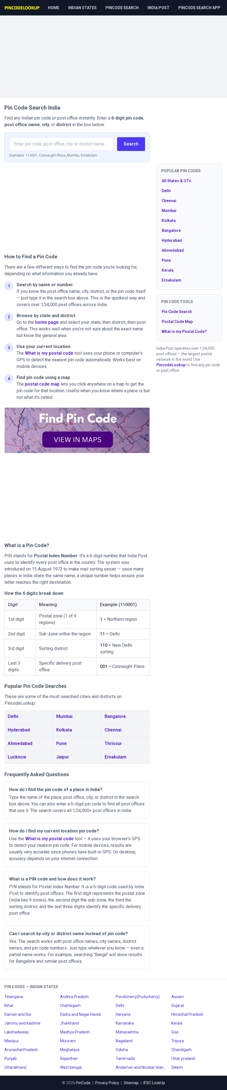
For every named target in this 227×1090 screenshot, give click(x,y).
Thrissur (113, 743)
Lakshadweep (16, 1032)
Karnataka (125, 1023)
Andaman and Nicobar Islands (141, 1067)
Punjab (10, 1058)
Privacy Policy (107, 1083)
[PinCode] (22, 7)
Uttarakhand (15, 1067)
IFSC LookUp (154, 1083)
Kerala (168, 270)
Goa (174, 1032)
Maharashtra (127, 1032)
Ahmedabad (20, 743)
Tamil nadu (125, 1058)
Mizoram (68, 1041)
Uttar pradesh (183, 1058)
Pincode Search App (199, 8)
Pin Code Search (177, 311)
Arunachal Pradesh (21, 1049)
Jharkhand (69, 1023)
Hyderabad (19, 730)
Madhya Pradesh (75, 1032)
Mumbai (64, 716)
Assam (177, 996)
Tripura (177, 1041)
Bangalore (115, 716)
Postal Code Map (177, 321)
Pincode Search (122, 8)
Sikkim (177, 1067)
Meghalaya (69, 1049)
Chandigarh (181, 1049)
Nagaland (124, 1041)
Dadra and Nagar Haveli (80, 1014)
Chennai (113, 730)
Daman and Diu (17, 1014)
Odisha (122, 1049)
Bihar (9, 1005)
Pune (61, 743)
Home (53, 8)
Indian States (82, 8)
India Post (158, 8)
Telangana (13, 996)
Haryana (123, 1014)
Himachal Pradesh (187, 1014)
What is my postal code (49, 353)
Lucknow (17, 757)
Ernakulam (115, 757)
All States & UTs (176, 181)
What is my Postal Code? (184, 331)
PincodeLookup (170, 365)
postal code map (42, 384)
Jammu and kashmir (22, 1023)
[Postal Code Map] (77, 430)
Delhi (13, 716)
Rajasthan (69, 1058)
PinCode (83, 1083)
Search (131, 144)
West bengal (71, 1067)
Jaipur (62, 757)
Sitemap (131, 1083)
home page (47, 322)
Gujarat (177, 1005)
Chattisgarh (70, 1005)
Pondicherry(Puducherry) (138, 996)
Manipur (11, 1041)
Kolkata (64, 730)
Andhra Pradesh (74, 996)
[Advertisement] (113, 54)
